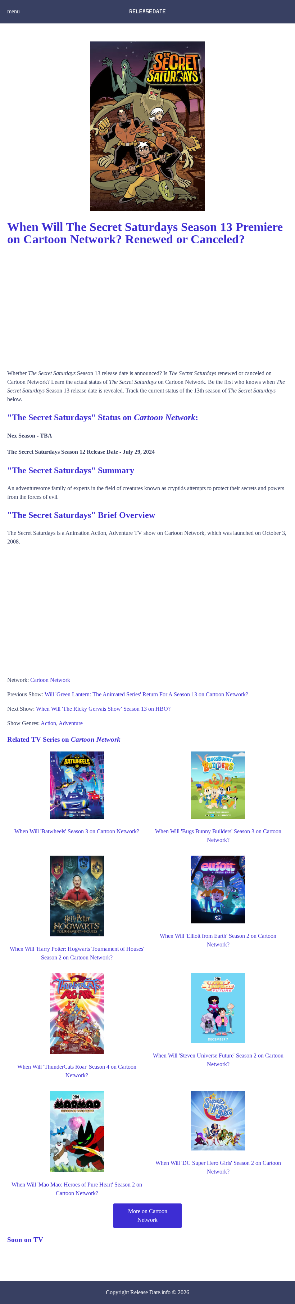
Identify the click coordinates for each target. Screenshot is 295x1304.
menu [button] (13, 11)
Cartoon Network (50, 680)
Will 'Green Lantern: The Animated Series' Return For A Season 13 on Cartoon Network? (146, 694)
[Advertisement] (147, 304)
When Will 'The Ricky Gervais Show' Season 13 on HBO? (103, 709)
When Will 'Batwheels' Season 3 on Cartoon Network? (76, 831)
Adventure (71, 723)
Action (48, 723)
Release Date (145, 1292)
